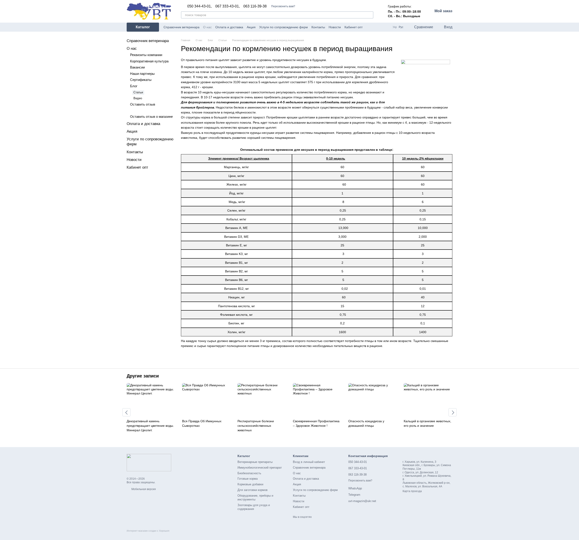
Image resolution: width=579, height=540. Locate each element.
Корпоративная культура (149, 61)
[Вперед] (452, 412)
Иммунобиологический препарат (259, 467)
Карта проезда (412, 491)
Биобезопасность (249, 473)
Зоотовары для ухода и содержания (253, 507)
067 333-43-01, (227, 6)
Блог (133, 86)
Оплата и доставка (229, 27)
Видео (137, 98)
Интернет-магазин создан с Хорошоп (148, 530)
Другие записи (143, 375)
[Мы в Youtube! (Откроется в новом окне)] (374, 27)
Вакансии (137, 67)
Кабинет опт (353, 27)
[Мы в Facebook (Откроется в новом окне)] (369, 27)
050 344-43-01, (199, 6)
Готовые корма (247, 478)
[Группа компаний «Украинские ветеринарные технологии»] (149, 462)
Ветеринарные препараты (255, 462)
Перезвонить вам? (283, 6)
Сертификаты (141, 80)
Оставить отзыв (142, 104)
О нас (207, 27)
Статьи (138, 92)
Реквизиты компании (146, 55)
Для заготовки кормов (252, 490)
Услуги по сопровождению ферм (283, 27)
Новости (335, 27)
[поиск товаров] (369, 15)
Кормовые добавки (250, 484)
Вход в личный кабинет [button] (309, 462)
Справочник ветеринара (181, 27)
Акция (251, 27)
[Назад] (126, 412)
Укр (395, 27)
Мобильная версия (143, 489)
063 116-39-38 (255, 6)
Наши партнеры (142, 73)
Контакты (318, 27)
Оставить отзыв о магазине (151, 116)
